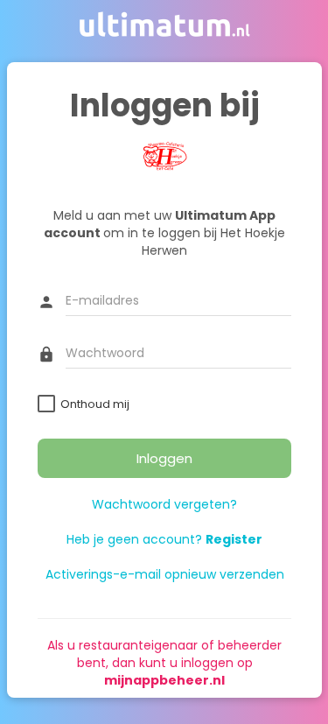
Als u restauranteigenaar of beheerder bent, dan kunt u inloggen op (164, 662)
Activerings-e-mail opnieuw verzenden (164, 574)
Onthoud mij (94, 404)
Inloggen (164, 458)
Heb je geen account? (164, 539)
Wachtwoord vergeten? (164, 504)
